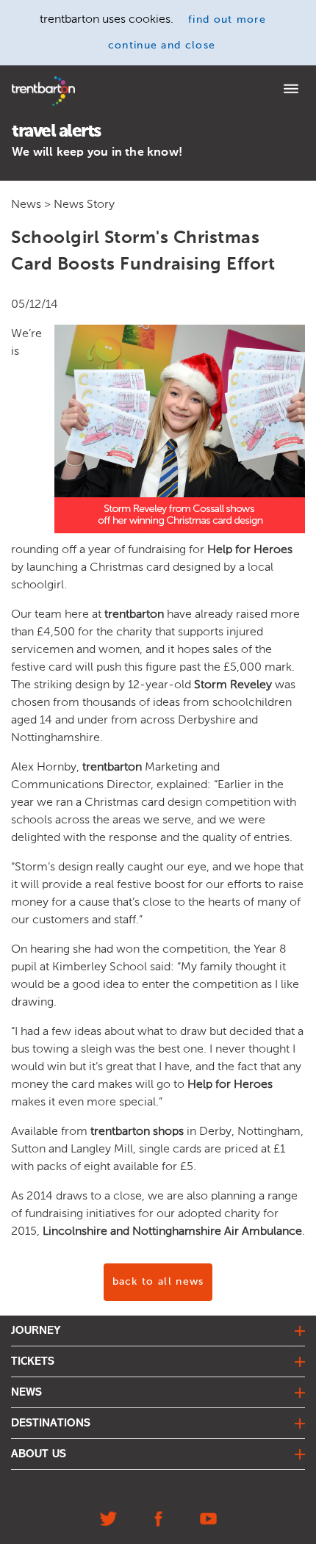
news (26, 1393)
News (26, 204)
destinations (50, 1423)
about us (38, 1454)
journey (36, 1331)
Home (24, 81)
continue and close (162, 45)
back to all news (158, 1282)
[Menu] (291, 90)
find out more (227, 20)
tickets (32, 1362)
